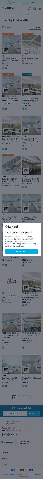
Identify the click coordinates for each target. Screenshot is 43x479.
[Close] (37, 226)
